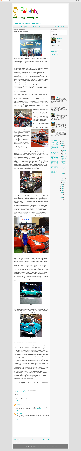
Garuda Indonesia (54, 151)
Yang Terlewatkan (54, 51)
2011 (62, 194)
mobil (25, 391)
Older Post (46, 439)
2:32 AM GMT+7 (23, 413)
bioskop (53, 158)
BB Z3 (53, 162)
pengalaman (54, 140)
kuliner (52, 142)
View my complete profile (55, 47)
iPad (55, 157)
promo (57, 148)
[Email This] (30, 390)
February (64, 180)
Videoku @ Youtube (54, 56)
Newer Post (17, 439)
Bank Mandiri (53, 147)
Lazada (52, 156)
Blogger (55, 446)
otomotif (28, 391)
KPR (26, 26)
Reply (17, 400)
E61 (57, 162)
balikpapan (53, 143)
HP (51, 158)
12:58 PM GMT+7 (22, 397)
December (64, 150)
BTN (54, 162)
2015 (62, 186)
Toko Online (35, 26)
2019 (62, 145)
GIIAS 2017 (22, 391)
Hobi (55, 26)
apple (57, 153)
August (63, 161)
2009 (62, 197)
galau (54, 168)
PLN (52, 153)
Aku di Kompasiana (54, 54)
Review (40, 26)
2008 (62, 199)
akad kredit (53, 172)
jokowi (56, 163)
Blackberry (56, 152)
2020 (62, 143)
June (63, 175)
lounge (52, 152)
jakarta (57, 157)
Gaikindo (18, 391)
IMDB (57, 167)
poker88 (17, 418)
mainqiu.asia (38, 408)
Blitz (56, 162)
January (63, 182)
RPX (57, 171)
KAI (51, 168)
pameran (32, 391)
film (57, 158)
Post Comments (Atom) (23, 442)
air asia (56, 156)
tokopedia (53, 166)
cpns (55, 172)
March (63, 178)
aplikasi (52, 157)
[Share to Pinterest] (35, 390)
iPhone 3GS (53, 163)
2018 (62, 147)
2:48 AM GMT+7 (23, 404)
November (64, 153)
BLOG (62, 26)
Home (15, 26)
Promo (22, 26)
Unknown (18, 404)
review (56, 142)
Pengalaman (45, 26)
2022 (62, 141)
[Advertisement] (59, 75)
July (63, 173)
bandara (57, 146)
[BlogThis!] (31, 390)
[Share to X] (33, 390)
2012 (62, 192)
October (64, 156)
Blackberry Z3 (53, 167)
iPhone (57, 168)
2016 (62, 184)
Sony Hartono (59, 38)
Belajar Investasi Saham (55, 52)
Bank (19, 26)
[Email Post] (28, 390)
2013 (62, 190)
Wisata (51, 26)
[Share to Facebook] (34, 390)
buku (56, 158)
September (64, 158)
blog (54, 148)
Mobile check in (54, 171)
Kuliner (58, 26)
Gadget (30, 26)
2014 (62, 188)
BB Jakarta (56, 166)
